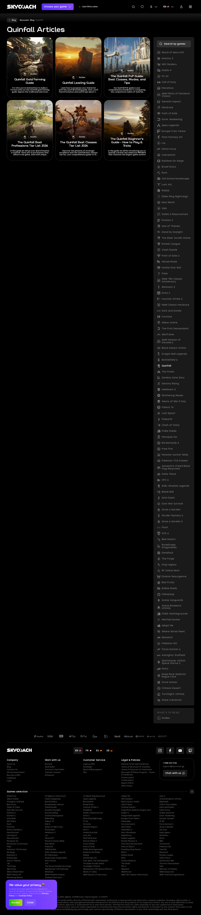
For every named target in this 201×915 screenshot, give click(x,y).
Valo (161, 866)
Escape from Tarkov (130, 818)
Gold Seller (50, 767)
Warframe (11, 869)
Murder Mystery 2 (129, 841)
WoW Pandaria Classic (55, 875)
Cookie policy (127, 780)
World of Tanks (90, 872)
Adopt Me (125, 796)
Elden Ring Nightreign (92, 818)
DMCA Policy (127, 786)
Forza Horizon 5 (128, 824)
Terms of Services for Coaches (135, 767)
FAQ (85, 772)
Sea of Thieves (14, 861)
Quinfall (163, 849)
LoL (46, 835)
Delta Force (164, 810)
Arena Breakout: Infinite (170, 799)
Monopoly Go (13, 841)
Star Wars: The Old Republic (95, 861)
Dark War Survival (15, 810)
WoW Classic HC (14, 875)
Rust (123, 858)
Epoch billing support (92, 770)
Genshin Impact (90, 827)
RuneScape (12, 858)
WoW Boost (126, 872)
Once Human (89, 844)
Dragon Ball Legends (130, 816)
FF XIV (161, 821)
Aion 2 (162, 796)
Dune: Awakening (167, 816)
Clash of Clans (13, 807)
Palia (9, 847)
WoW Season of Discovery (95, 875)
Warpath (125, 869)
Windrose (49, 872)
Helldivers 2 (50, 833)
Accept (15, 902)
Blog (9, 767)
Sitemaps (87, 767)
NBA (161, 841)
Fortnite (87, 824)
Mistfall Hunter (90, 838)
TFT (46, 864)
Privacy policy (127, 778)
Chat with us (173, 773)
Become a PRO (13, 775)
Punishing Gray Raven (131, 849)
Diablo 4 (125, 813)
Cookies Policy (25, 896)
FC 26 (85, 821)
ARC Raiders (127, 799)
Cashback (11, 778)
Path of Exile (89, 847)
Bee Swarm (88, 802)
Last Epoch (12, 835)
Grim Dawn (126, 827)
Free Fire (11, 827)
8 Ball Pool (11, 796)
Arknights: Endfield (15, 802)
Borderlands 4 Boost (54, 804)
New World (49, 844)
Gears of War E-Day (54, 827)
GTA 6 (86, 830)
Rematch (163, 852)
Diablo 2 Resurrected (93, 813)
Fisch (9, 824)
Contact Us (12, 770)
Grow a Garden (166, 827)
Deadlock (87, 810)
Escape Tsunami (166, 818)
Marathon (163, 835)
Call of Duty (126, 804)
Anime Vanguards (53, 799)
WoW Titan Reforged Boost (171, 875)
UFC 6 (123, 866)
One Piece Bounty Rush (131, 844)
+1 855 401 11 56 (170, 763)
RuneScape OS (90, 858)
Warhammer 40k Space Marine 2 (97, 869)
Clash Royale (51, 807)
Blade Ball (163, 802)
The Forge (11, 866)
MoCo (162, 838)
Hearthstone (13, 833)
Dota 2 (86, 816)
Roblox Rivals (127, 855)
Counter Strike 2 (90, 807)
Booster (48, 764)
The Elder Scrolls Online (93, 864)
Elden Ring (49, 818)
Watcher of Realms (168, 869)
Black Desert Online (130, 802)
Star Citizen (50, 861)
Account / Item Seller (54, 770)
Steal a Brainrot (128, 861)
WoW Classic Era (166, 872)
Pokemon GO (165, 847)
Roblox (86, 855)
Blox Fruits (11, 804)
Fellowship (126, 821)
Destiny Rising (51, 813)
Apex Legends (89, 799)
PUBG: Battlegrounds (93, 849)
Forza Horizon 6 (166, 824)
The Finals (125, 864)
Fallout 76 (49, 821)
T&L (8, 864)
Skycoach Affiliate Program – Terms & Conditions (138, 773)
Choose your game (55, 6)
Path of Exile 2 (127, 847)
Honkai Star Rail (90, 833)
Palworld (49, 847)
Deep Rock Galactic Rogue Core (136, 810)
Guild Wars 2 (126, 830)
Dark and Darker (166, 807)
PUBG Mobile (50, 849)
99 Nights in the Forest (55, 796)
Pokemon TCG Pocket (17, 849)
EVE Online (11, 821)
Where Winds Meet (15, 872)
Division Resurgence (54, 816)
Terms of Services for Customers (136, 770)
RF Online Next (51, 855)
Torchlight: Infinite (91, 866)
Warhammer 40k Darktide (56, 869)
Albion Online (13, 799)
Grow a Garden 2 (14, 830)
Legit (9, 781)
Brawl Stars (88, 804)
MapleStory (126, 835)
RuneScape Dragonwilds (56, 858)
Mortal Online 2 (90, 841)
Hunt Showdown (128, 833)
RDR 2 (124, 852)
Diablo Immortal (166, 813)
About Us (11, 764)
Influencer (49, 775)
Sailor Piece (164, 858)
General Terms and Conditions (135, 764)
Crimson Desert (128, 807)
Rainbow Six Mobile (91, 852)
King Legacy (164, 833)
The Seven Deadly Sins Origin (58, 866)
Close (30, 902)
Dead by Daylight (53, 810)
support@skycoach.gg (173, 766)
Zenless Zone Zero (53, 877)
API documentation (16, 772)
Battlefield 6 (51, 802)
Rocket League (166, 855)
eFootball (11, 818)
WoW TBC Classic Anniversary (134, 875)
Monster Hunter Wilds (54, 841)
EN (164, 7)
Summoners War (166, 861)
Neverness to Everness (17, 844)
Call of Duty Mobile (168, 804)
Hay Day (163, 830)
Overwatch (164, 844)
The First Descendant (169, 864)
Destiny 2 (11, 813)
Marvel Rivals (13, 838)
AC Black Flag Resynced (94, 796)
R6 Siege (11, 852)
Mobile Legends (128, 838)
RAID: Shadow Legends (55, 852)
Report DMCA (127, 783)
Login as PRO (89, 764)
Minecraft (49, 838)
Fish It (47, 824)
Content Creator (53, 772)
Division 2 (11, 816)
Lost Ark (87, 835)
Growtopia (50, 830)
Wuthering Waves (15, 877)
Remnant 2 (12, 855)
